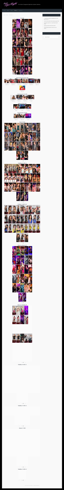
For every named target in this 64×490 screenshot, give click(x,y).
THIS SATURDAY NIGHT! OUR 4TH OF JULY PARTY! (50, 28)
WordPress (37, 485)
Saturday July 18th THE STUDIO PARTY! (50, 25)
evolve (25, 485)
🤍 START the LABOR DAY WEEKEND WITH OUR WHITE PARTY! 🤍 (51, 19)
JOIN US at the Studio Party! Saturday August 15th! (51, 21)
